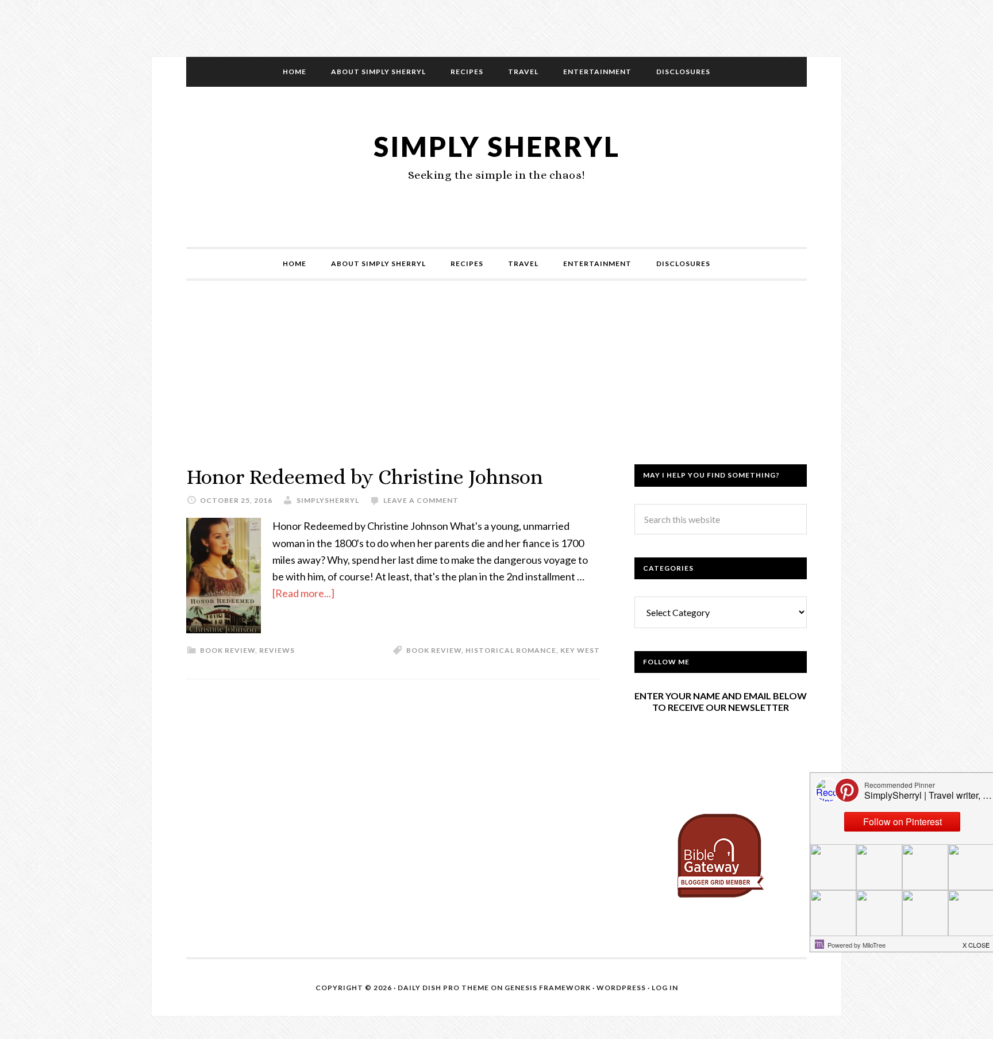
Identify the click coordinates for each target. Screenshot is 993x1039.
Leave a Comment (421, 500)
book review (227, 650)
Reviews (277, 650)
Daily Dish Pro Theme (443, 987)
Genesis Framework (548, 987)
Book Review (433, 650)
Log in (665, 987)
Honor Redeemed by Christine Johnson (364, 476)
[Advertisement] (496, 383)
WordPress (621, 987)
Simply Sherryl (497, 146)
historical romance (510, 650)
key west (580, 650)
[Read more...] (303, 593)
